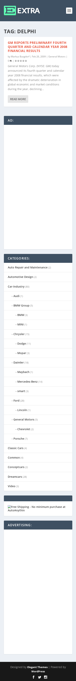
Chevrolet (23, 429)
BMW (20, 315)
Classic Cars (15, 448)
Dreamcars (15, 476)
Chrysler (19, 334)
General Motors (56, 56)
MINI (20, 324)
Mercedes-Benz (27, 381)
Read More (18, 99)
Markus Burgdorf (20, 56)
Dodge (21, 343)
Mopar (21, 353)
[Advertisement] (37, 187)
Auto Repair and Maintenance (28, 267)
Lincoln (22, 410)
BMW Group (21, 305)
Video (11, 486)
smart (21, 391)
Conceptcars (16, 467)
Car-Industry (16, 286)
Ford (16, 400)
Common (14, 457)
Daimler (18, 362)
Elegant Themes (37, 667)
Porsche (18, 438)
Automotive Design (20, 277)
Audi (16, 296)
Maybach (23, 372)
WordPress (38, 671)
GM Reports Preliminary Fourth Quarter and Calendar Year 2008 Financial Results (37, 47)
